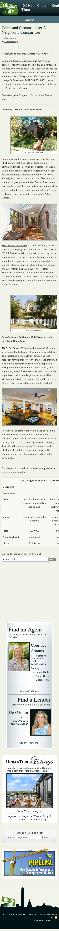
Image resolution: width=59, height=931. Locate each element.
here (4, 99)
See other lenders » (29, 742)
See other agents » (29, 691)
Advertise (34, 914)
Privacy (42, 914)
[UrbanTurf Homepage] (17, 12)
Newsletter (24, 914)
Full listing (34, 543)
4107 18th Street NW (12, 348)
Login (25, 816)
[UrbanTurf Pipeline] (29, 878)
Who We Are (14, 914)
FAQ (24, 819)
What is (42, 816)
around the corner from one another (20, 174)
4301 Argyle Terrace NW (14, 245)
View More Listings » (29, 811)
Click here (43, 53)
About (5, 914)
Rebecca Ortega (11, 41)
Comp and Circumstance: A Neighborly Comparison (24, 30)
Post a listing (40, 819)
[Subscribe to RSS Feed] (56, 917)
